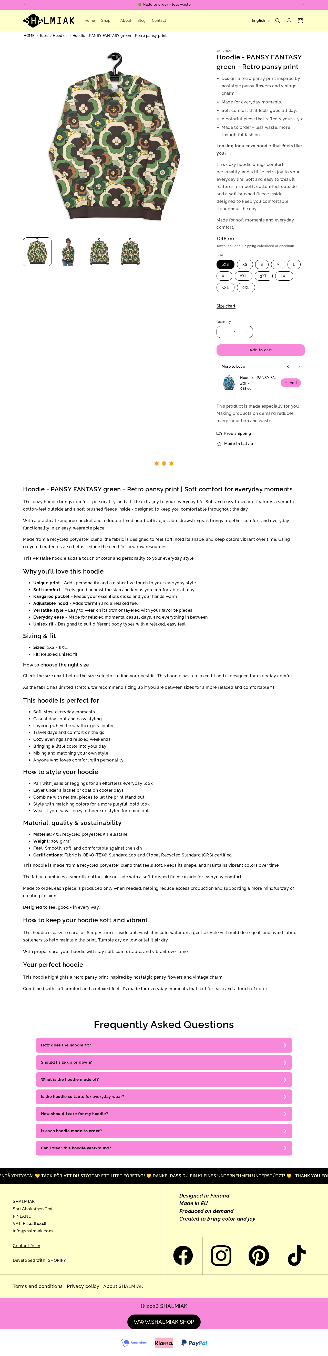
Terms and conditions (38, 1286)
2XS (225, 264)
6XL (246, 287)
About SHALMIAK (123, 1286)
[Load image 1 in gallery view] (37, 252)
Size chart (226, 305)
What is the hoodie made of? (70, 1079)
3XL (263, 276)
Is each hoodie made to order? (71, 1131)
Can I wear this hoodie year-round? (76, 1148)
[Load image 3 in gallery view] (99, 252)
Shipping (249, 246)
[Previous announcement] (24, 5)
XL (224, 276)
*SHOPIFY (56, 1260)
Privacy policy (83, 1286)
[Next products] (299, 366)
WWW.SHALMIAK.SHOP (164, 1322)
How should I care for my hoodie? (74, 1113)
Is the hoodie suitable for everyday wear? (82, 1096)
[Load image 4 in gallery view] (130, 252)
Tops (43, 36)
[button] (107, 20)
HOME (29, 36)
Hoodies (60, 36)
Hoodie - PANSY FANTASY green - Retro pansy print (120, 36)
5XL (225, 287)
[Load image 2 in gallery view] (68, 252)
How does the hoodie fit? (66, 1045)
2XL (243, 276)
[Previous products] (288, 366)
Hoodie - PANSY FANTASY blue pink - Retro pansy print (259, 378)
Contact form (26, 1245)
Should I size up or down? (66, 1062)
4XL (284, 276)
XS (245, 264)
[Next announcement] (303, 5)
